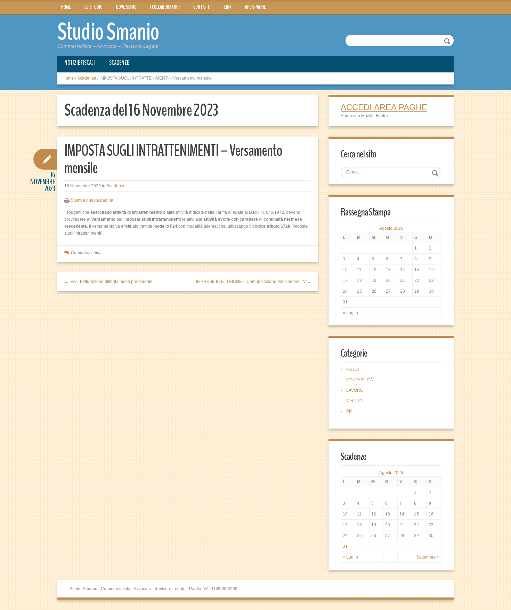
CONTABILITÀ (359, 379)
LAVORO (354, 390)
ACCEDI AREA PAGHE (384, 107)
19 (374, 280)
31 (345, 546)
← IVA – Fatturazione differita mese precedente (108, 281)
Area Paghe (255, 7)
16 (431, 269)
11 (359, 269)
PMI (350, 411)
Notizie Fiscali (79, 62)
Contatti (202, 7)
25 (359, 535)
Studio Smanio (108, 32)
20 (388, 280)
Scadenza (86, 78)
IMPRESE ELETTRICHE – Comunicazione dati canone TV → (253, 281)
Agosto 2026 (391, 228)
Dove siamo (126, 7)
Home (66, 7)
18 (359, 280)
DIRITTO (354, 400)
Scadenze (119, 62)
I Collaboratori (165, 7)
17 (345, 280)
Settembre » (427, 557)
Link (228, 7)
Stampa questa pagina (92, 200)
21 (402, 280)
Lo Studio (93, 7)
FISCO (352, 369)
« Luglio (350, 312)
